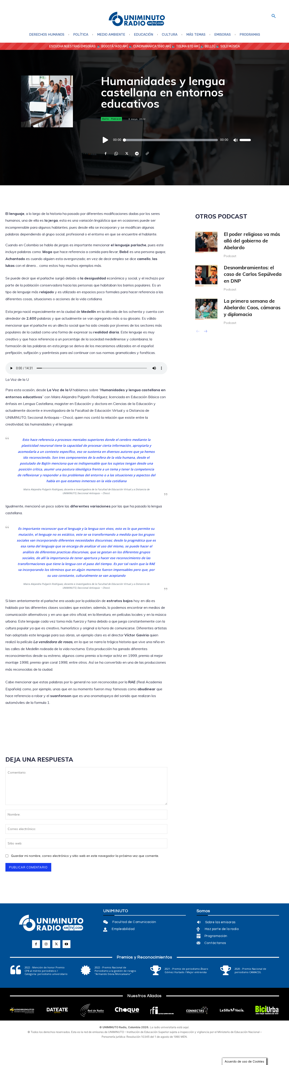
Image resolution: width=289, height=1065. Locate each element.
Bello (105, 118)
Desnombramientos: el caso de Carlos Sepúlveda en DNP (253, 274)
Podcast (116, 118)
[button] (273, 16)
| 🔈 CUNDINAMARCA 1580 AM (148, 46)
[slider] (245, 140)
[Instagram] (46, 944)
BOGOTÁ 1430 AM (114, 46)
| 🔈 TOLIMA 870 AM (184, 46)
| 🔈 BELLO (206, 46)
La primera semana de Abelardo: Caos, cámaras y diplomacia (252, 307)
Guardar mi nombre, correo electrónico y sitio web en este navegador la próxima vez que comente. (85, 856)
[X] (126, 153)
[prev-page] (198, 332)
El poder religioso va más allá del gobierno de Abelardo (252, 240)
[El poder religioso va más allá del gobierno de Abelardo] (206, 242)
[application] (176, 139)
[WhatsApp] (115, 153)
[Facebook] (105, 153)
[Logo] (137, 19)
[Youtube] (66, 944)
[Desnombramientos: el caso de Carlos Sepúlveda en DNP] (206, 275)
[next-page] (205, 332)
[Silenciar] (235, 139)
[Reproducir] (105, 140)
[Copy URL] (146, 153)
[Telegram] (136, 153)
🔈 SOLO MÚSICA (228, 46)
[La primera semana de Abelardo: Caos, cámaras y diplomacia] (206, 309)
